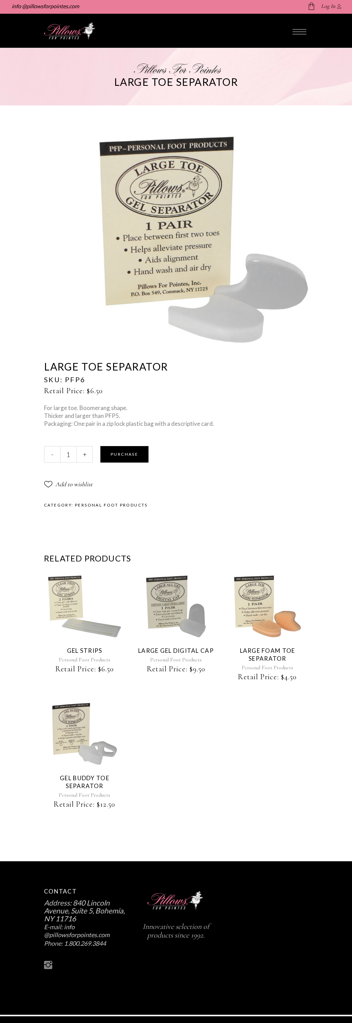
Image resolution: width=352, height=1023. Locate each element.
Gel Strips (84, 650)
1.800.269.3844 (85, 943)
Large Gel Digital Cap (176, 650)
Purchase (124, 454)
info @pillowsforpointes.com (45, 6)
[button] (68, 484)
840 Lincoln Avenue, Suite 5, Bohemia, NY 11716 (84, 910)
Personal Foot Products (111, 505)
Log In (328, 6)
